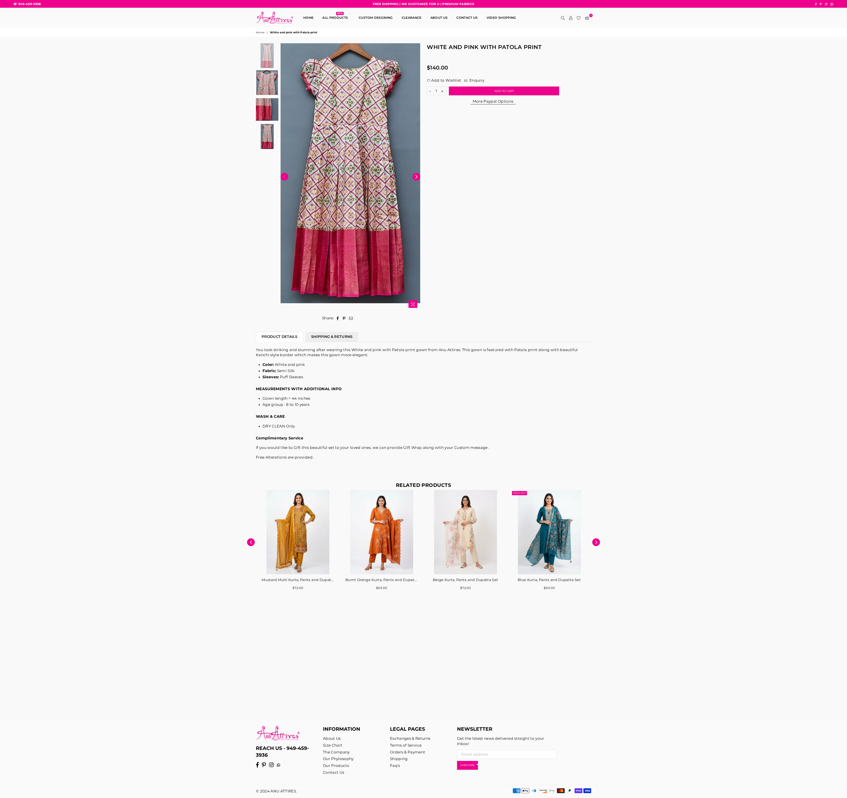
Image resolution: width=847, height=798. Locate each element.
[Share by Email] (351, 318)
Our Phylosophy (338, 759)
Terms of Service (406, 745)
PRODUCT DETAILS (280, 337)
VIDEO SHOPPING (501, 18)
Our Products (336, 765)
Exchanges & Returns (410, 738)
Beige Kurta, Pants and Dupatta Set (465, 580)
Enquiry (476, 80)
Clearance (412, 18)
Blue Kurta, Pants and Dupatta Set (549, 580)
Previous (284, 177)
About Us (439, 18)
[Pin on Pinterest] (344, 318)
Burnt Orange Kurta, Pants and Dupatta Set (381, 580)
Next (416, 177)
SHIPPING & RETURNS (332, 337)
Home (308, 18)
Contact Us (333, 772)
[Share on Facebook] (337, 318)
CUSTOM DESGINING (376, 18)
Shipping (399, 759)
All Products (336, 16)
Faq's (395, 765)
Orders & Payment (407, 752)
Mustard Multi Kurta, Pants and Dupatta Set (298, 580)
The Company (336, 752)
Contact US (467, 18)
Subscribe (467, 765)
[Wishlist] (579, 17)
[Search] (563, 17)
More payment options (493, 101)
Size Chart (332, 745)
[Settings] (571, 17)
